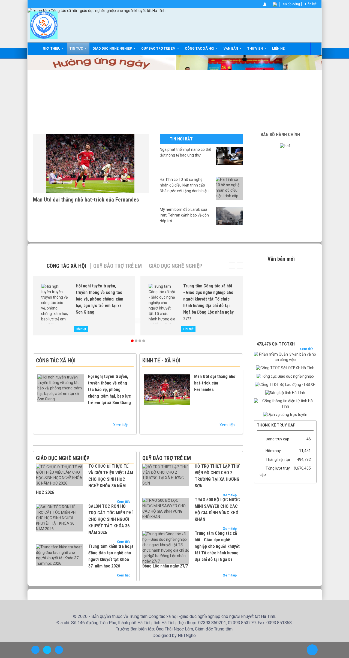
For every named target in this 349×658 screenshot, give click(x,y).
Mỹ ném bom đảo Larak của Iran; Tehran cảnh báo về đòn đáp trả (184, 215)
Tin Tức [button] (77, 48)
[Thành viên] (265, 4)
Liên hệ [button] (278, 48)
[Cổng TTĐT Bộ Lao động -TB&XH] (285, 384)
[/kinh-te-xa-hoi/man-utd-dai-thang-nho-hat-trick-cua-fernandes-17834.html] (91, 163)
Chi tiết (81, 329)
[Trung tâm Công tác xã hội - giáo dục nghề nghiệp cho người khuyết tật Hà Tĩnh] (44, 25)
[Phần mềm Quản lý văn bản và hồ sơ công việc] (285, 357)
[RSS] (275, 4)
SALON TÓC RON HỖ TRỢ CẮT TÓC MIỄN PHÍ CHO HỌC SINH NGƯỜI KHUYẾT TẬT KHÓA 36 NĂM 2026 (110, 519)
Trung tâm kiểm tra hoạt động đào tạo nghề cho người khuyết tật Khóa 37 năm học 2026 (110, 556)
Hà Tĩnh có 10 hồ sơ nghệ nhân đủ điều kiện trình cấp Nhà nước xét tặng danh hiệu (184, 185)
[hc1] (285, 146)
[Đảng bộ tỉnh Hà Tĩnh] (285, 392)
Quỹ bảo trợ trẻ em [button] (158, 48)
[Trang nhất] (35, 49)
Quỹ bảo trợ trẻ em (117, 266)
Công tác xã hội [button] (200, 48)
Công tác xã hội (66, 266)
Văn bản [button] (231, 48)
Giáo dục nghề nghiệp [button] (112, 48)
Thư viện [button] (255, 48)
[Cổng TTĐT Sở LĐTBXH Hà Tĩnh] (285, 368)
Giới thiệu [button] (52, 48)
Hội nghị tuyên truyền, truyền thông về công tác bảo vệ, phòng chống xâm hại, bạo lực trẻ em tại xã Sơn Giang (99, 299)
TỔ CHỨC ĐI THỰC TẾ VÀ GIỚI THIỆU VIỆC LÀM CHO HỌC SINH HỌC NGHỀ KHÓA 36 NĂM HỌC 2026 (84, 479)
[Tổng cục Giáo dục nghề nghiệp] (285, 376)
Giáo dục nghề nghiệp (175, 266)
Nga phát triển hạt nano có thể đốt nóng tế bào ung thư (185, 152)
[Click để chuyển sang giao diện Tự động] (35, 650)
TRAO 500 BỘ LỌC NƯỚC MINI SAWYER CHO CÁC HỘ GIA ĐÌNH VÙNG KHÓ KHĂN (217, 509)
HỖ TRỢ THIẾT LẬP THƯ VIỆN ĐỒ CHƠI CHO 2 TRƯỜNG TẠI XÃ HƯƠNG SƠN (217, 476)
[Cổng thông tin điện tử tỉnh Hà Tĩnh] (285, 403)
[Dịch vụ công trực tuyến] (285, 414)
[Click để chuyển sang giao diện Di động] (59, 650)
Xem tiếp (121, 425)
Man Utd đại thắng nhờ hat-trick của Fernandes (86, 199)
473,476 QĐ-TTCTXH (276, 336)
